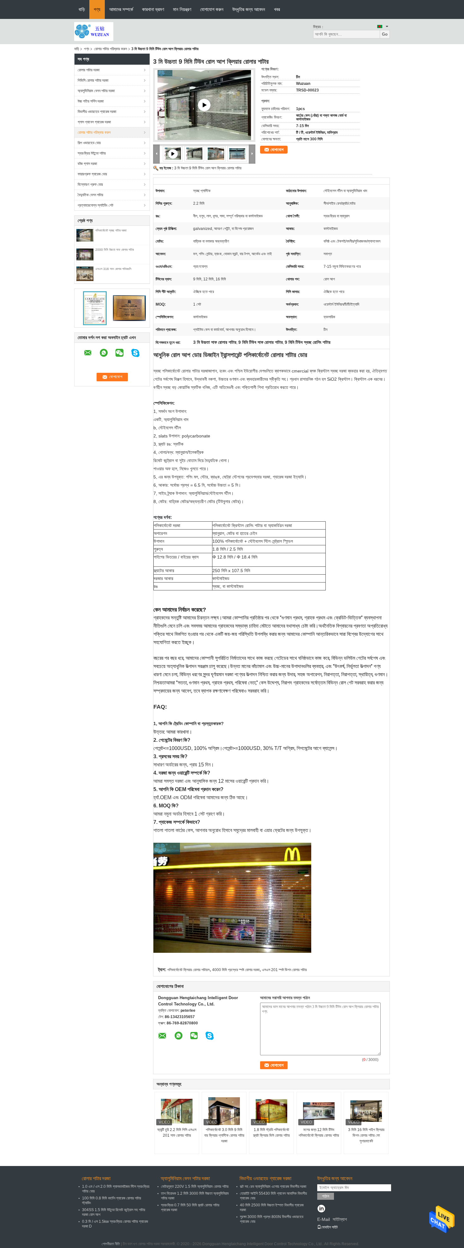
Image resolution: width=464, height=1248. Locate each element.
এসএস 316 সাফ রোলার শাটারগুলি (113, 269)
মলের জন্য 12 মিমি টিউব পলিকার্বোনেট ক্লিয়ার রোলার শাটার (319, 1133)
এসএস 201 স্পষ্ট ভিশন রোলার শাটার (284, 970)
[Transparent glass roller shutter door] (204, 105)
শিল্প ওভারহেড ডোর (89, 143)
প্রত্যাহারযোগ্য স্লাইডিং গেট (95, 205)
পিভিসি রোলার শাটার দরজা (93, 80)
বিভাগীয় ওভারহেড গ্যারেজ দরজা (97, 111)
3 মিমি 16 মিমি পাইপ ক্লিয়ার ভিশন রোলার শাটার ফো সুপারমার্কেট (366, 1135)
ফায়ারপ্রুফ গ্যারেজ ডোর (92, 174)
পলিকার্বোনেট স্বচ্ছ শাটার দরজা (111, 230)
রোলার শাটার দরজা (88, 70)
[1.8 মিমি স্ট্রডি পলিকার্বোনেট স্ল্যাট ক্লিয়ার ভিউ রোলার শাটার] (271, 1111)
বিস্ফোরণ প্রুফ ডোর (90, 184)
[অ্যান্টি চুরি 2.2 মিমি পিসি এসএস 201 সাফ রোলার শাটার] (177, 1111)
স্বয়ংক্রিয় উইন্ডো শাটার (92, 153)
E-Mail (323, 1219)
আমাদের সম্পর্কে (121, 9)
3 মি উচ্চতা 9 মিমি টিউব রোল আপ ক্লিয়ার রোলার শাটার (207, 168)
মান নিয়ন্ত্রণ (182, 9)
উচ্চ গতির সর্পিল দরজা (91, 101)
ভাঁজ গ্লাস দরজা (87, 163)
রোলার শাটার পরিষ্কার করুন (110, 49)
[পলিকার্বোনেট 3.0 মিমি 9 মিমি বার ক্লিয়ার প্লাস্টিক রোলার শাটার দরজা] (224, 1111)
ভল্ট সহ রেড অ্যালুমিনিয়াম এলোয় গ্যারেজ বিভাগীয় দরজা (273, 1186)
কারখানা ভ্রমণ (153, 9)
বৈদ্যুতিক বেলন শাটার (90, 195)
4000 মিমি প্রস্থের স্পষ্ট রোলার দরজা (235, 970)
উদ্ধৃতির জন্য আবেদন (248, 9)
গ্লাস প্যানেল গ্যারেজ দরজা (94, 122)
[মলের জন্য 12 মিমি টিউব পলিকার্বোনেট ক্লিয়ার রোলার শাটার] (319, 1111)
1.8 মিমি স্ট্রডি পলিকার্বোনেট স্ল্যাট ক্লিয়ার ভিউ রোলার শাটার (271, 1133)
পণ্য (97, 9)
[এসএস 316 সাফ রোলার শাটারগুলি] (84, 273)
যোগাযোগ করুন (211, 9)
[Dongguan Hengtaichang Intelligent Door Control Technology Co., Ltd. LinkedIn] (321, 1209)
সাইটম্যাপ (340, 1219)
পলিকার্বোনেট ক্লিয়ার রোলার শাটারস (188, 970)
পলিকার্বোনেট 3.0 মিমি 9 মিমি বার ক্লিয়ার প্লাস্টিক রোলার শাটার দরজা (224, 1135)
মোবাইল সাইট (329, 1227)
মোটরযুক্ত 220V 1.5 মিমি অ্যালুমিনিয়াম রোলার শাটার (195, 1186)
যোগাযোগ (277, 149)
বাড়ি (82, 9)
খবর (277, 9)
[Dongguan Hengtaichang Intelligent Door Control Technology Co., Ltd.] (93, 31)
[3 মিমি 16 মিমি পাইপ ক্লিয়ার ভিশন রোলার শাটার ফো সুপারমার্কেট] (366, 1111)
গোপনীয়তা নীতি (111, 1244)
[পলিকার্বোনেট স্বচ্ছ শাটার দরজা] (84, 235)
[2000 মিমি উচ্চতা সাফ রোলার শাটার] (84, 254)
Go (385, 34)
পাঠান (325, 1196)
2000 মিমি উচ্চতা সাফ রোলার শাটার (114, 249)
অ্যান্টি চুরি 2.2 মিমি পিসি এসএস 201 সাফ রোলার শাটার (176, 1133)
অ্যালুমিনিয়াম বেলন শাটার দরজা (96, 91)
